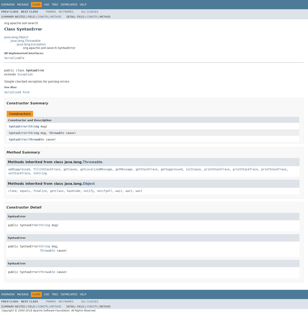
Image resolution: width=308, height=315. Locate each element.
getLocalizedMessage (96, 169)
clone (12, 191)
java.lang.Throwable (25, 40)
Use (46, 4)
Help (83, 4)
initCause (193, 169)
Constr (43, 16)
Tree (55, 4)
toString (40, 173)
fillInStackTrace (46, 169)
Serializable (14, 58)
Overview (8, 4)
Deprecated (69, 4)
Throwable (56, 133)
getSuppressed (171, 169)
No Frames (66, 11)
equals (25, 191)
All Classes (89, 11)
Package (23, 4)
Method (55, 16)
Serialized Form (16, 92)
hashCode (73, 191)
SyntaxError (18, 126)
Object (89, 184)
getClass (56, 191)
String (34, 126)
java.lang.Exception (31, 44)
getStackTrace (146, 169)
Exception (25, 74)
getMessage (123, 169)
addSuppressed (19, 169)
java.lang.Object (16, 37)
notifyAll (104, 191)
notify (89, 191)
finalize (40, 191)
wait (118, 191)
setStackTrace (19, 173)
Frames (51, 11)
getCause (70, 169)
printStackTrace (216, 169)
